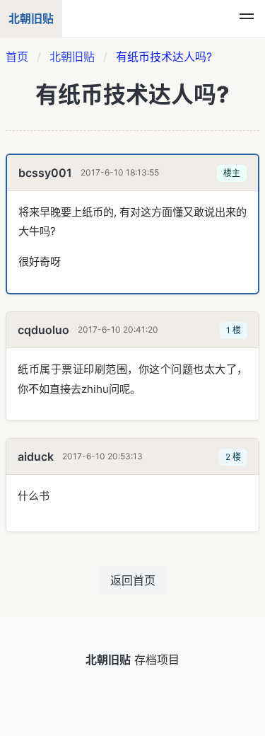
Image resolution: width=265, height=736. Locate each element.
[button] (246, 18)
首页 (17, 57)
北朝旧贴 (72, 57)
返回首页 (132, 580)
